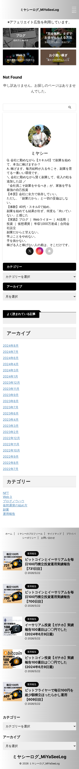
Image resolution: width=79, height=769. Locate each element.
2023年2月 (11, 432)
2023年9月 (11, 395)
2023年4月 (11, 419)
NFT (6, 493)
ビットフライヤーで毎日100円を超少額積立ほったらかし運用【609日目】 (49, 694)
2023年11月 (11, 389)
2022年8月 (11, 463)
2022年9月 (11, 456)
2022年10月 (11, 450)
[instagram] (39, 251)
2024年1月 (10, 376)
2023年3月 (11, 426)
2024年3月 (11, 370)
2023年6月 (11, 413)
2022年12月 (11, 438)
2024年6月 (11, 358)
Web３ (7, 497)
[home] (49, 251)
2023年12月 (11, 382)
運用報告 (9, 514)
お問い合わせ (48, 537)
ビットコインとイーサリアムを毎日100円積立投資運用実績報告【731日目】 (49, 564)
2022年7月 (10, 469)
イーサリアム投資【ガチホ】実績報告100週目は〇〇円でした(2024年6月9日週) (49, 629)
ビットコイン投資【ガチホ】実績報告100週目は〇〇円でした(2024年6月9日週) (49, 662)
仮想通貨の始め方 (15, 505)
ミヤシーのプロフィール (30, 533)
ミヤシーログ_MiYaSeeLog (39, 10)
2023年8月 (11, 401)
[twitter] (30, 251)
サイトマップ (54, 533)
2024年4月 (11, 364)
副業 (6, 509)
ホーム (8, 533)
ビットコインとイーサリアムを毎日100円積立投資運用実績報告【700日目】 (49, 596)
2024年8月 (11, 346)
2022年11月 (11, 444)
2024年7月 (10, 352)
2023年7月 (10, 407)
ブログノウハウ (13, 501)
